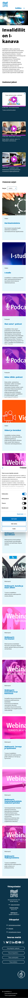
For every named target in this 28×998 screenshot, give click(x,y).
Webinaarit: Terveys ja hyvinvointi (13, 747)
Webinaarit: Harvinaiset (9, 638)
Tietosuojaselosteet (10, 995)
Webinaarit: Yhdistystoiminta (11, 857)
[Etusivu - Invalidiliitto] (5, 4)
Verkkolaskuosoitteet (14, 925)
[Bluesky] (7, 942)
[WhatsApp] (23, 942)
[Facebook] (16, 942)
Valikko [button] (18, 8)
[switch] (24, 498)
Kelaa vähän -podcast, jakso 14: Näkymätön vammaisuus (11, 140)
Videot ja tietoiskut (12, 430)
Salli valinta (14, 523)
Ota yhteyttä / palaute (13, 948)
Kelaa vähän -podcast (13, 377)
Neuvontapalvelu (13, 953)
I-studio (7, 273)
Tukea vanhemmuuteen (9, 110)
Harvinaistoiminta (12, 223)
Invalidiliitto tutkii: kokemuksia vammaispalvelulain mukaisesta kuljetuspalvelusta (11, 169)
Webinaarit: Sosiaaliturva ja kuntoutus (11, 691)
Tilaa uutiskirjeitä (13, 957)
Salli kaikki (14, 519)
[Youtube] (19, 942)
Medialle (10, 928)
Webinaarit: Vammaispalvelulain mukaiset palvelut (13, 801)
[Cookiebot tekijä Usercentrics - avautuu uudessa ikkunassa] (20, 468)
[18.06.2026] (14, 159)
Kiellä (14, 528)
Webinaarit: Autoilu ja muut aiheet (13, 587)
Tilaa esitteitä (13, 962)
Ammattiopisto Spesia (14, 932)
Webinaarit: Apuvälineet (9, 534)
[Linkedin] (13, 942)
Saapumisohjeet (15, 905)
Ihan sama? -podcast (13, 324)
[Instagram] (10, 942)
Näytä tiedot (20, 514)
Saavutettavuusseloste (10, 993)
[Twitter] (4, 942)
